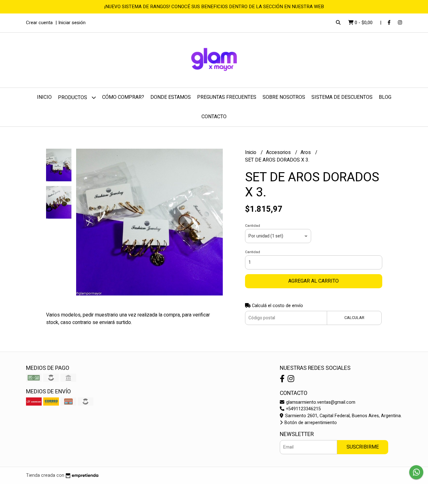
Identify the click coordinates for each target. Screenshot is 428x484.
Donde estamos (170, 97)
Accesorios (279, 152)
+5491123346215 (303, 409)
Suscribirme (363, 447)
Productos (73, 97)
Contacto (214, 116)
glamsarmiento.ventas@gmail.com (320, 402)
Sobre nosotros (284, 97)
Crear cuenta (39, 22)
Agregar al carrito (313, 281)
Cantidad (252, 225)
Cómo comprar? (123, 97)
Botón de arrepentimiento (310, 422)
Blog (385, 97)
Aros (306, 152)
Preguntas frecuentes (226, 97)
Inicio (44, 97)
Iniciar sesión (72, 22)
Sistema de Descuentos (342, 97)
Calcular (354, 318)
